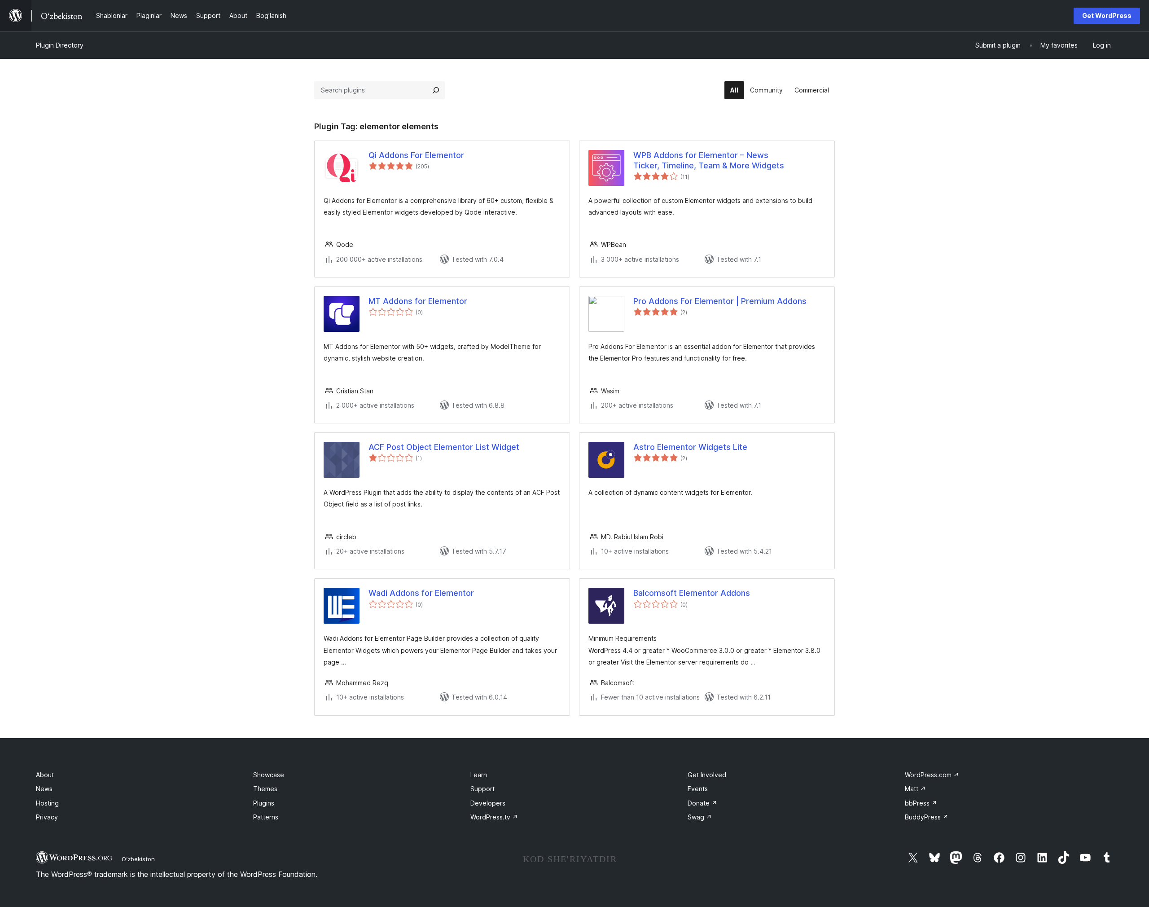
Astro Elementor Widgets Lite (690, 447)
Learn (478, 775)
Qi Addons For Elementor (416, 155)
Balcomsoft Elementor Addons (691, 593)
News (44, 789)
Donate (702, 803)
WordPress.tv (494, 817)
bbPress (921, 803)
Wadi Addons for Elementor (421, 593)
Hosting (47, 803)
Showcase (268, 775)
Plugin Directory (59, 45)
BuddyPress (926, 817)
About (45, 775)
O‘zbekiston (138, 859)
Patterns (265, 817)
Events (698, 789)
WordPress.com (932, 775)
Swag (700, 817)
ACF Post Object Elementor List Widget (443, 447)
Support (482, 789)
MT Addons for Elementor (417, 301)
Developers (487, 803)
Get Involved (707, 775)
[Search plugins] (436, 90)
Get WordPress (1106, 15)
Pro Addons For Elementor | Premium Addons (720, 301)
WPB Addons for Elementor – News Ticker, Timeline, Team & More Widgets (708, 160)
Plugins (263, 803)
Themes (265, 789)
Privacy (47, 817)
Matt (915, 789)
